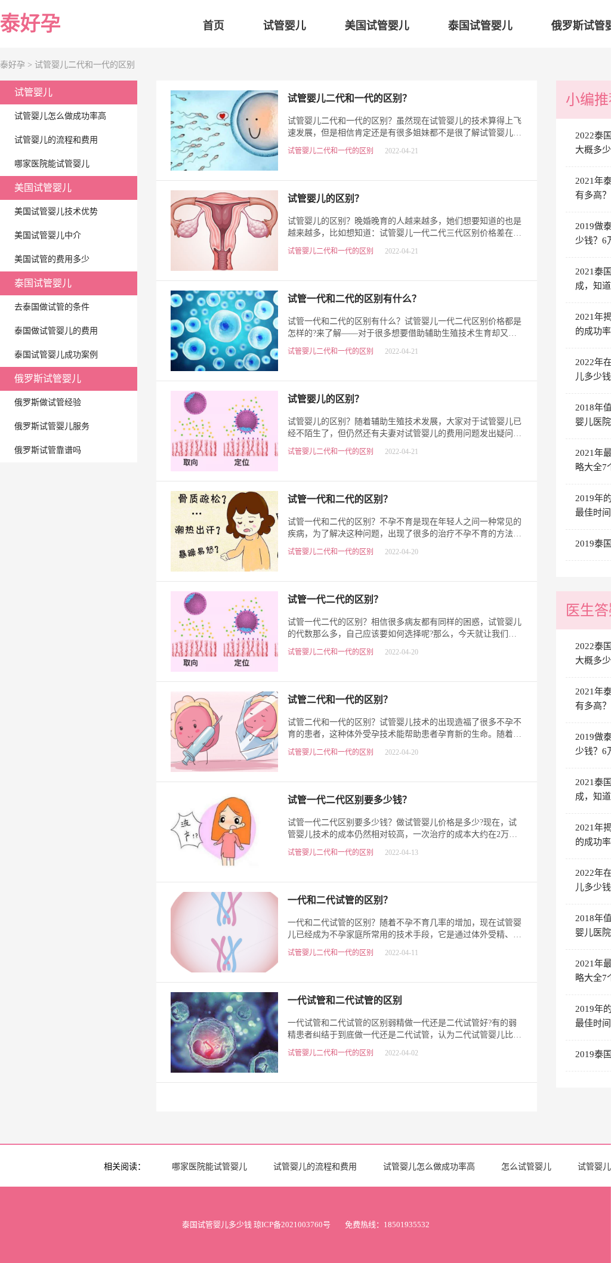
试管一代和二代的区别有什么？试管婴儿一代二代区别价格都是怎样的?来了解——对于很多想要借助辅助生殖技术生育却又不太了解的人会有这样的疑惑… (404, 333)
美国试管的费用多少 (52, 259)
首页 (213, 26)
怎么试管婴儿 (526, 1166)
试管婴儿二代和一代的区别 (85, 64)
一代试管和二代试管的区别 (345, 1000)
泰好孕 (30, 24)
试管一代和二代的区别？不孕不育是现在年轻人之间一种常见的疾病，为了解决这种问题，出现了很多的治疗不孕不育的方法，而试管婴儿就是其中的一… (404, 533)
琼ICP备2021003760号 (292, 1224)
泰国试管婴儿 (480, 26)
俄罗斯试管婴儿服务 (52, 426)
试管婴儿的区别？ (326, 399)
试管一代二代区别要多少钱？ (350, 800)
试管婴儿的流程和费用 (56, 139)
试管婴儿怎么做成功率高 (60, 116)
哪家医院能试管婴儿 (52, 163)
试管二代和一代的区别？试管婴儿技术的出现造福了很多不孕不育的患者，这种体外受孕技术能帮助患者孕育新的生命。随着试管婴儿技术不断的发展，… (404, 734)
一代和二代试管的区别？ (340, 900)
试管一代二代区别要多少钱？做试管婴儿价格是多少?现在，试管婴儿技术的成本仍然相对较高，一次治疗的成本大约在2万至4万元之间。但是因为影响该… (404, 834)
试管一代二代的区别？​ (335, 599)
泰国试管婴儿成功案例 (56, 354)
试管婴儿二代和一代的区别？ (350, 98)
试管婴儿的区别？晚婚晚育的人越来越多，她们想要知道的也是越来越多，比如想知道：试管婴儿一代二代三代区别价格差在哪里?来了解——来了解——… (404, 233)
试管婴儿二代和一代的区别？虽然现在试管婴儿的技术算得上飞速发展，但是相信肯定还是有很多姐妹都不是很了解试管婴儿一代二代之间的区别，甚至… (404, 132)
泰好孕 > (17, 64)
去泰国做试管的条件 (52, 306)
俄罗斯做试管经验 (47, 402)
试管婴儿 (284, 26)
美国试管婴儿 (377, 26)
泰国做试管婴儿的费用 (56, 330)
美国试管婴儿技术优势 (56, 211)
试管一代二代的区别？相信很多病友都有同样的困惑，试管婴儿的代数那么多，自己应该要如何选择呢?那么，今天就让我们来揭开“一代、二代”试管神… (404, 633)
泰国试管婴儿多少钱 (217, 1224)
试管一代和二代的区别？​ (340, 499)
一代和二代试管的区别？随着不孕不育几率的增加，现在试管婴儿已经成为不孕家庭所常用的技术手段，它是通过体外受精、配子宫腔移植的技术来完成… (404, 934)
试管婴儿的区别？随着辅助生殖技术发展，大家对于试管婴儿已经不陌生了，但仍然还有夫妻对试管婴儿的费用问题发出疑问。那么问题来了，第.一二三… (404, 433)
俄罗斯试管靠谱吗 (47, 450)
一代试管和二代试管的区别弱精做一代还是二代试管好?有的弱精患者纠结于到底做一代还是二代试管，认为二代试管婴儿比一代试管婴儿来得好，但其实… (404, 1034)
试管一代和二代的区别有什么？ (354, 299)
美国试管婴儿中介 (47, 235)
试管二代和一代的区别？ (340, 699)
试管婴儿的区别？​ (326, 198)
